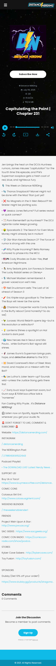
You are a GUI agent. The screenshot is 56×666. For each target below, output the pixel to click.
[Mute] (52, 128)
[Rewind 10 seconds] (3, 134)
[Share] (48, 134)
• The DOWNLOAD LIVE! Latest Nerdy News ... (27, 467)
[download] (37, 135)
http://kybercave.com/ (39, 552)
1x (25, 134)
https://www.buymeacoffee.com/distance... (27, 482)
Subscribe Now (28, 74)
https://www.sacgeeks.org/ (32, 531)
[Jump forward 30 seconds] (14, 134)
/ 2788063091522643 (14, 455)
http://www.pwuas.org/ (15, 525)
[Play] (5, 128)
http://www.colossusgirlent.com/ (21, 498)
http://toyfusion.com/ (28, 558)
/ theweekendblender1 (15, 510)
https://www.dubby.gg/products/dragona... (28, 581)
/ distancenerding (12, 444)
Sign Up (28, 632)
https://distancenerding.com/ (29, 432)
